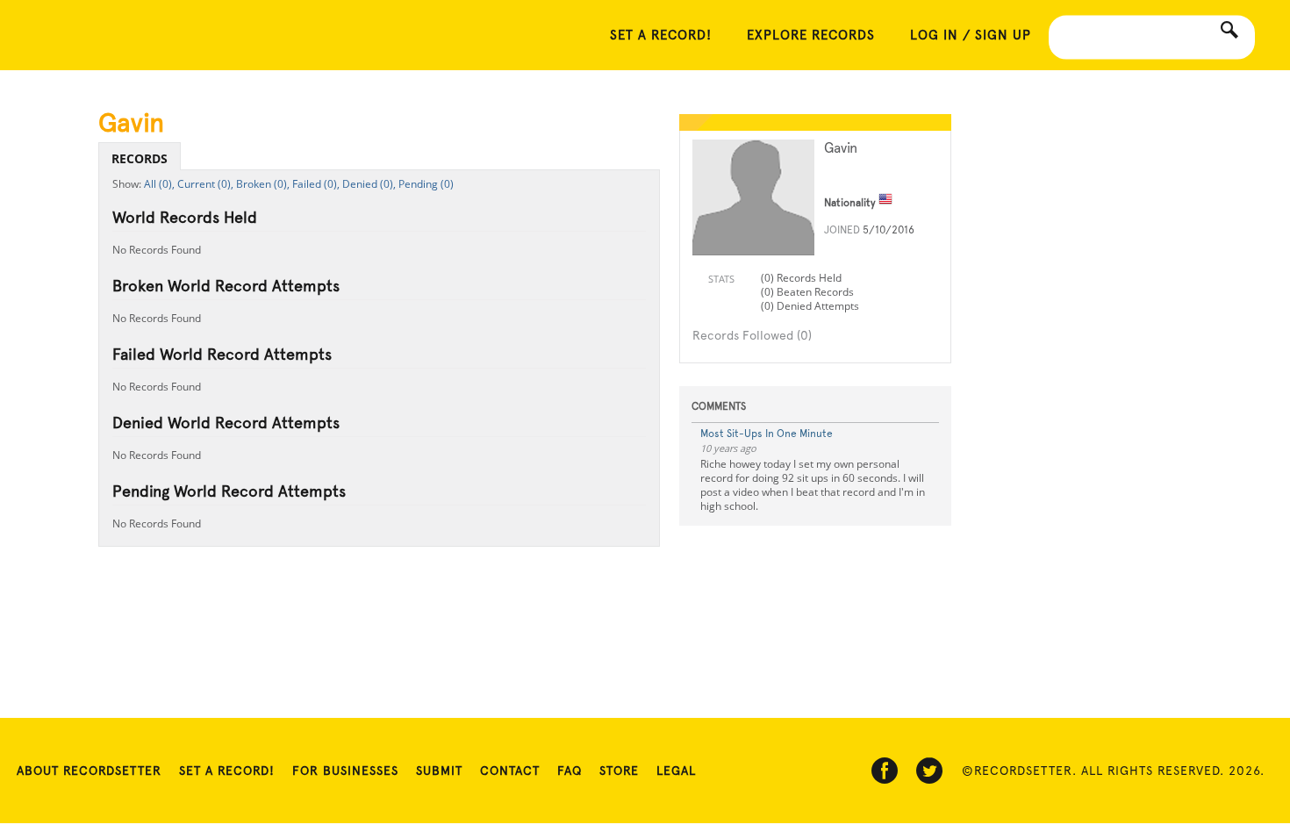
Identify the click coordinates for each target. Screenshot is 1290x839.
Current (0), (205, 183)
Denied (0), (369, 183)
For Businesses (345, 771)
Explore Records (811, 35)
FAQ (569, 771)
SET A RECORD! (661, 35)
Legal (676, 771)
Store (619, 771)
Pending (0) (426, 183)
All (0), (159, 183)
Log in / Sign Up (970, 35)
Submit (439, 771)
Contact (510, 771)
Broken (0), (263, 183)
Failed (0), (316, 183)
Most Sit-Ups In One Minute (766, 433)
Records (139, 158)
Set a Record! (227, 771)
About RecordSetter (89, 771)
